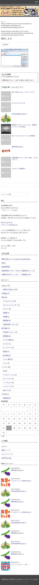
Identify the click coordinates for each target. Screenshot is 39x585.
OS (4, 371)
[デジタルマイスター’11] (6, 103)
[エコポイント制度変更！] (6, 168)
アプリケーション (9, 375)
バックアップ (7, 386)
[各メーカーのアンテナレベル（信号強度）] (6, 136)
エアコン (6, 309)
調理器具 (6, 320)
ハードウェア (7, 382)
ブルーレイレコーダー (10, 305)
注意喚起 (4, 293)
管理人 (3, 263)
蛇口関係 (6, 355)
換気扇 (5, 351)
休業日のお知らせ (9, 289)
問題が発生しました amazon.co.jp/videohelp (15, 259)
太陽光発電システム (9, 324)
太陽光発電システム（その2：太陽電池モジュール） (18, 271)
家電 (2, 297)
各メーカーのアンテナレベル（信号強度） (24, 136)
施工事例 (4, 328)
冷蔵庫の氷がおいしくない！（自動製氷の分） (16, 274)
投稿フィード (5, 450)
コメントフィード (7, 454)
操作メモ (6, 390)
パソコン (4, 367)
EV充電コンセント (9, 332)
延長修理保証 (5, 267)
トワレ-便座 (7, 359)
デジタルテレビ (8, 301)
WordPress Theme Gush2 (19, 581)
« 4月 (2, 436)
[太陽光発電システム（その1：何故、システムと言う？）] (6, 157)
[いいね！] (2, 76)
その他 (3, 394)
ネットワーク (7, 378)
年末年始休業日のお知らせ (19, 114)
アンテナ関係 (7, 340)
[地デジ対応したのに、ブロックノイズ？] (6, 92)
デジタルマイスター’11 (18, 103)
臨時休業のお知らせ (17, 146)
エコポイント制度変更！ (19, 168)
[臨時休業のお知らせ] (6, 146)
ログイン (4, 446)
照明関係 (6, 336)
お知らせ (4, 285)
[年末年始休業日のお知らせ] (6, 114)
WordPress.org (6, 458)
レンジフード (7, 347)
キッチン (6, 344)
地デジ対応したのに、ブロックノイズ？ (23, 92)
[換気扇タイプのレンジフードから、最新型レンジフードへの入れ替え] (6, 125)
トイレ (5, 363)
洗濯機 (5, 316)
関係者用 (6, 398)
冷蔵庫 (5, 313)
